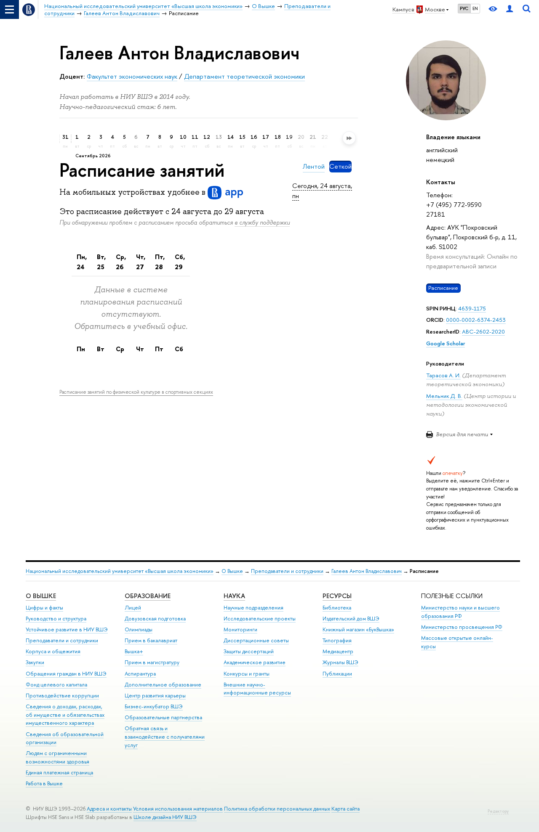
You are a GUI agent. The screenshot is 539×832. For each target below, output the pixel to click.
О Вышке (232, 571)
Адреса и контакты (109, 808)
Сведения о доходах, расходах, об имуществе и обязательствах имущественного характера (65, 715)
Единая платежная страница (59, 772)
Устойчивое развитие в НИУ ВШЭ (67, 629)
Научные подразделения (253, 607)
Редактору (498, 811)
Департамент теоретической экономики (244, 76)
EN (475, 8)
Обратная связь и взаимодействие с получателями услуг (165, 737)
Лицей (133, 607)
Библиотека (337, 607)
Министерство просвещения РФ (461, 627)
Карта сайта (345, 808)
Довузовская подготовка (155, 618)
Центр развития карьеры (155, 695)
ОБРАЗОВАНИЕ (148, 595)
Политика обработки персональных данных (277, 808)
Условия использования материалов (178, 808)
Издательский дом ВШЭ (351, 618)
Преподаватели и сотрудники (287, 571)
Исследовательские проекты (260, 618)
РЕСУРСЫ (337, 595)
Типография (337, 640)
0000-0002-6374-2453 (476, 319)
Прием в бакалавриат (151, 640)
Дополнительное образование (163, 684)
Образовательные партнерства (163, 717)
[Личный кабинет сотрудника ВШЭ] (509, 9)
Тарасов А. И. (443, 375)
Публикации (337, 673)
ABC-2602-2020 (483, 331)
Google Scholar (445, 343)
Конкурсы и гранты (247, 673)
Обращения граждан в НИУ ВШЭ (66, 673)
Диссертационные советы (256, 640)
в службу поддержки (262, 222)
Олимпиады (138, 629)
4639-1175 (472, 308)
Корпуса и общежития (53, 651)
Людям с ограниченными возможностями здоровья (57, 757)
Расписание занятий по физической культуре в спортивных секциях (136, 392)
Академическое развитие (255, 662)
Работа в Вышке (44, 783)
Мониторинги (240, 629)
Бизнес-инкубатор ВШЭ (154, 706)
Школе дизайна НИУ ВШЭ (165, 817)
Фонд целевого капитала (56, 684)
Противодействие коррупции (62, 695)
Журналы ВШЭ (340, 662)
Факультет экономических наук (132, 76)
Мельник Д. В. (444, 396)
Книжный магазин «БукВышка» (358, 629)
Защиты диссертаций (249, 651)
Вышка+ (134, 651)
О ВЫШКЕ (41, 595)
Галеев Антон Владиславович (366, 571)
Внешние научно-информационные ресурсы (257, 689)
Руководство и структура (56, 618)
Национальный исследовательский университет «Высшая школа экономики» (119, 571)
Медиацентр (338, 651)
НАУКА (234, 595)
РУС (464, 8)
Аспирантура (140, 673)
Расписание (443, 287)
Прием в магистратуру (152, 662)
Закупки (35, 662)
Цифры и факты (44, 607)
